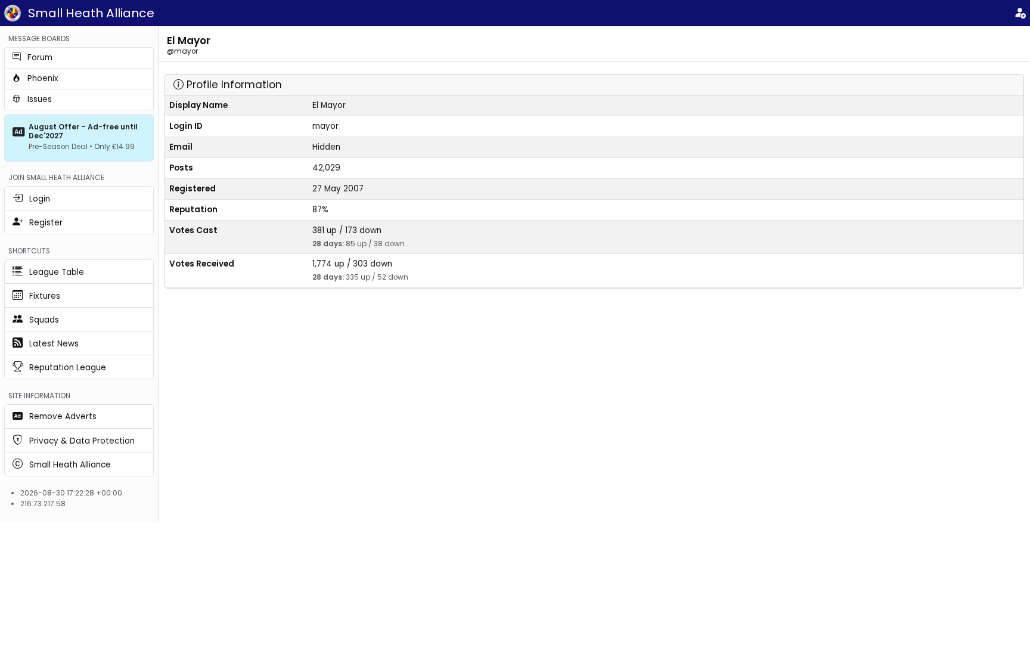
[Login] (1020, 13)
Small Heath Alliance (91, 13)
